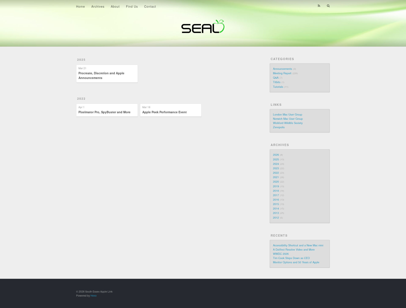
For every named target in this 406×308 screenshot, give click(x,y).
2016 (276, 200)
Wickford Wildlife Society (288, 123)
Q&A (275, 78)
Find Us (132, 6)
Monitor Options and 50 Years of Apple (296, 262)
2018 (276, 191)
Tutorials (278, 87)
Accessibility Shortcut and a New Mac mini (298, 245)
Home (80, 6)
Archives (97, 6)
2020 (276, 182)
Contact (150, 6)
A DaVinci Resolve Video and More (294, 249)
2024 (276, 164)
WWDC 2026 (281, 254)
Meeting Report (282, 73)
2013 (276, 213)
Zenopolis (279, 127)
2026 (276, 155)
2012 (276, 218)
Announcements (282, 69)
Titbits (276, 82)
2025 (81, 59)
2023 (276, 168)
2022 (81, 98)
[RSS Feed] (319, 5)
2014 (276, 208)
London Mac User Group (287, 114)
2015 (276, 204)
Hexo (94, 295)
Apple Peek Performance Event (164, 112)
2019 (276, 186)
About (115, 6)
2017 (276, 195)
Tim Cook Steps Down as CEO (291, 258)
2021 (276, 177)
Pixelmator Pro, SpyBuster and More (104, 112)
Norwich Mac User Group (288, 119)
